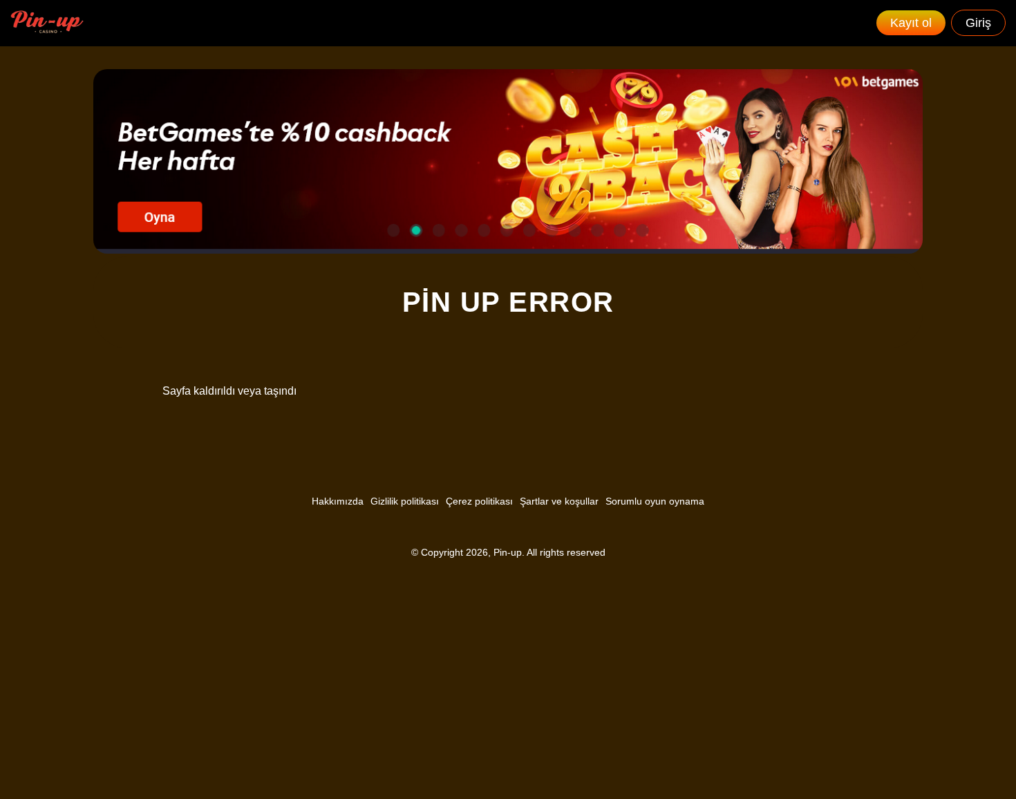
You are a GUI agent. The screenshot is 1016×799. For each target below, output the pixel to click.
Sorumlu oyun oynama (654, 501)
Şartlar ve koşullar (559, 501)
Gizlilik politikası (404, 501)
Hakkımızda (338, 501)
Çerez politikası (479, 501)
